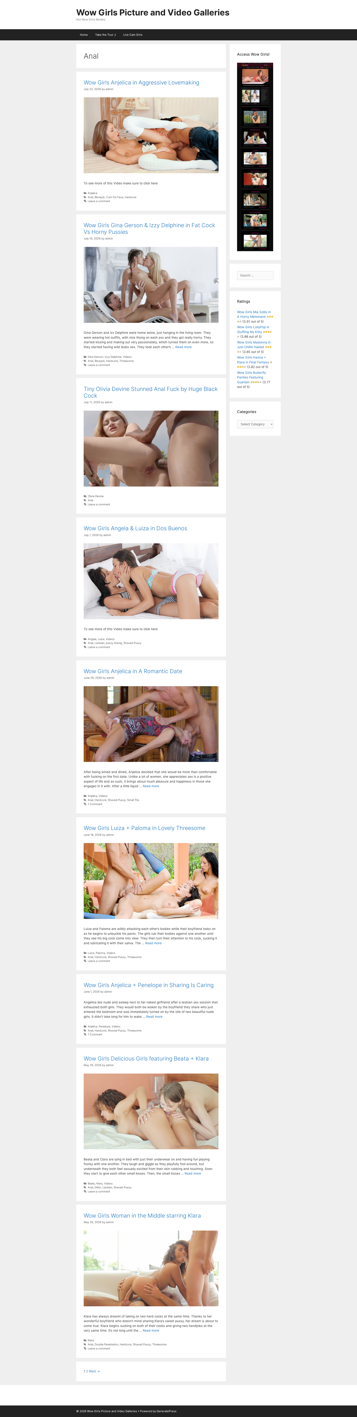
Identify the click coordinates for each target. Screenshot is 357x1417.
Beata (91, 1183)
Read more (183, 347)
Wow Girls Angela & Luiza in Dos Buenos (135, 528)
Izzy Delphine (113, 356)
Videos (127, 356)
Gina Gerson (95, 356)
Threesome (126, 360)
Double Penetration (106, 1344)
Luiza (101, 639)
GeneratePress (166, 1411)
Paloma (100, 952)
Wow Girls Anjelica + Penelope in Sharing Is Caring (149, 985)
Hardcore (130, 197)
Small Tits (133, 800)
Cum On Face (114, 197)
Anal (90, 197)
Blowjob (100, 197)
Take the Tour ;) (105, 34)
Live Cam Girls (132, 34)
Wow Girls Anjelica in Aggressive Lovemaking (141, 82)
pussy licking (114, 642)
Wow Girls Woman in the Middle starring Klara (142, 1215)
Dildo (98, 1187)
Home (84, 34)
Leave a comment (99, 201)
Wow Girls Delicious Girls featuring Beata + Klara (146, 1058)
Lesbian (99, 642)
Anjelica (92, 193)
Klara (99, 1183)
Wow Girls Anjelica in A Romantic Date (133, 671)
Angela (92, 639)
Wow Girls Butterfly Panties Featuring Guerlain (251, 377)
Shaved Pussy (132, 642)
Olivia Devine (96, 496)
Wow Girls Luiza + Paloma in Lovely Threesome (144, 828)
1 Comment (95, 804)
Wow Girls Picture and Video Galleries (152, 12)
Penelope (104, 1026)
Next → (94, 1371)
